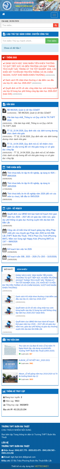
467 (30, 354)
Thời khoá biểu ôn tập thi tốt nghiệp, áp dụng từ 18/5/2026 (28, 184)
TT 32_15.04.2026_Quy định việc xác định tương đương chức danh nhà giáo (32, 132)
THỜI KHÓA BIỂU (13, 167)
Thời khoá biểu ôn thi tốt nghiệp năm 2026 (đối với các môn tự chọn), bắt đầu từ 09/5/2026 (31, 195)
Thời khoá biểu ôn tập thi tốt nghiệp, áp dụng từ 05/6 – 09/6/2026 (31, 174)
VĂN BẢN (10, 104)
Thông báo (11, 58)
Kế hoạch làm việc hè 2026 (19, 249)
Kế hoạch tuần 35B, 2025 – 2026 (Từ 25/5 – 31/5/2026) (32, 256)
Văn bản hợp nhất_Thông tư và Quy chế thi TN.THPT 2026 (31, 118)
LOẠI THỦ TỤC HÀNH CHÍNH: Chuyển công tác (27, 34)
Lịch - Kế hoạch (14, 209)
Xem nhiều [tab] (22, 269)
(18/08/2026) (17, 94)
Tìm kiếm (51, 41)
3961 (31, 363)
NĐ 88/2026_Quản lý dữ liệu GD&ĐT (23, 110)
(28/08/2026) (50, 75)
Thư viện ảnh (12, 340)
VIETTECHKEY (42, 466)
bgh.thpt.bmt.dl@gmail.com (23, 457)
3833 (31, 379)
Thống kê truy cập (15, 391)
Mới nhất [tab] (8, 269)
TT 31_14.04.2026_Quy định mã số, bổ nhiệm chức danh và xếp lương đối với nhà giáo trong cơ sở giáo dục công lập (28, 147)
